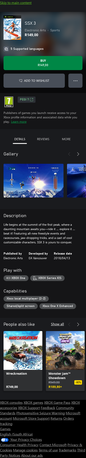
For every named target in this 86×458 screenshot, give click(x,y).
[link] (23, 361)
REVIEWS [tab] (43, 139)
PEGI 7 (24, 99)
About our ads (32, 455)
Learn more (18, 121)
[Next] (78, 154)
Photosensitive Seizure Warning (40, 413)
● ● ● (75, 80)
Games (5, 428)
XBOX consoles (11, 402)
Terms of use (48, 450)
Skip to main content (16, 2)
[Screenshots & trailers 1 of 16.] (34, 180)
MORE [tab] (66, 139)
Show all (57, 324)
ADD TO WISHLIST (36, 80)
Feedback (48, 407)
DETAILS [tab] (19, 139)
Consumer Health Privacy (19, 444)
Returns (56, 418)
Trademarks (67, 450)
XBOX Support (29, 407)
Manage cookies (25, 450)
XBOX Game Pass (57, 402)
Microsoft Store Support (31, 418)
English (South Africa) (16, 434)
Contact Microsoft (53, 444)
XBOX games (33, 402)
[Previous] (69, 154)
